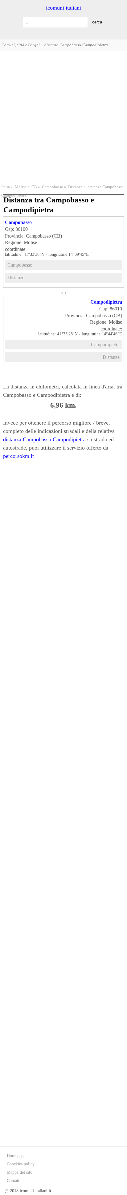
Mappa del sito (19, 1172)
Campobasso (52, 187)
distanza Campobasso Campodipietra (44, 439)
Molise (21, 187)
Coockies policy (21, 1164)
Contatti (14, 1180)
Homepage (16, 1155)
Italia (5, 187)
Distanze (75, 187)
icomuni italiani (63, 8)
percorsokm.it (18, 456)
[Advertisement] (63, 116)
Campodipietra (106, 302)
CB (34, 187)
